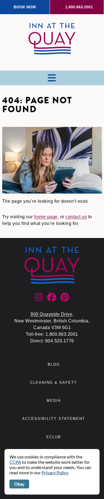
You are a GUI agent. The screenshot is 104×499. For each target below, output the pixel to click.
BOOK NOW (25, 7)
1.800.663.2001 (79, 7)
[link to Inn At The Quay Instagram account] (39, 299)
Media (54, 400)
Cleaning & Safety (53, 382)
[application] (52, 472)
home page (46, 216)
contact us (76, 216)
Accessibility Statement (53, 419)
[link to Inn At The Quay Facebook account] (51, 299)
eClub (53, 437)
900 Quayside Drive (51, 314)
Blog (54, 364)
